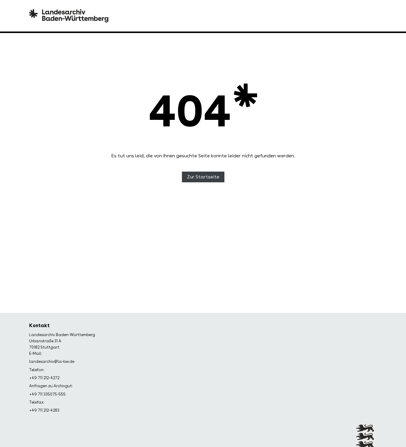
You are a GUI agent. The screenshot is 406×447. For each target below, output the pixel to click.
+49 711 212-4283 (44, 410)
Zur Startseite (203, 177)
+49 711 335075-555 (47, 394)
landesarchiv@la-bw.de (51, 361)
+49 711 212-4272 (44, 378)
